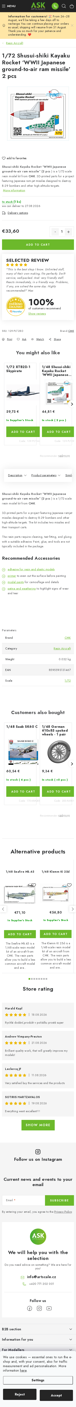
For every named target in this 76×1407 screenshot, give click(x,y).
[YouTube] (49, 1308)
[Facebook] (29, 1308)
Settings (38, 1380)
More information (14, 190)
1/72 (68, 681)
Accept (56, 1395)
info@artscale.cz (41, 1277)
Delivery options (18, 213)
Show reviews (37, 313)
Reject (20, 1394)
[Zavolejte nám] (55, 6)
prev (3, 909)
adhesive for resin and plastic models (31, 569)
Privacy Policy (63, 1212)
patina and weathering (22, 589)
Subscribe (59, 1200)
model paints (16, 582)
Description (15, 475)
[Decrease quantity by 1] (55, 232)
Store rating (38, 989)
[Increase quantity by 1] (68, 232)
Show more (38, 1125)
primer (12, 576)
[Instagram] (39, 1308)
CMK (71, 331)
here (23, 1370)
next (72, 909)
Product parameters (43, 475)
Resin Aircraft (62, 648)
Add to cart (38, 245)
